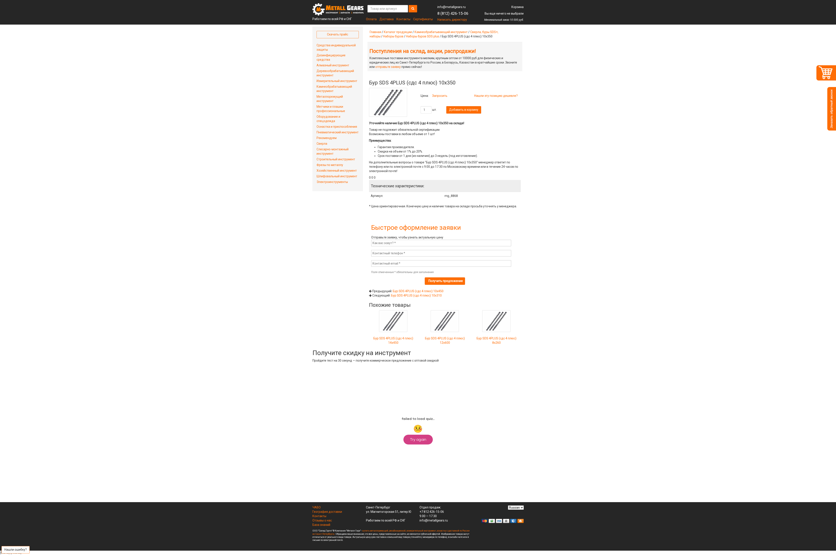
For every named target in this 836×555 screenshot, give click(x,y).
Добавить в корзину (463, 109)
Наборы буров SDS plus (422, 36)
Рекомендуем (327, 138)
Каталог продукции (398, 32)
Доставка (386, 19)
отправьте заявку (388, 67)
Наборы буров (393, 36)
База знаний (321, 524)
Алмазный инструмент (333, 65)
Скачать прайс (337, 34)
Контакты (403, 19)
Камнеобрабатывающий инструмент (441, 32)
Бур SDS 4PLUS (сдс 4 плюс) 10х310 (416, 295)
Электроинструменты (332, 182)
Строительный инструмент (336, 159)
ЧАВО (316, 507)
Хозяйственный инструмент (337, 170)
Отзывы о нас (322, 520)
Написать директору (452, 19)
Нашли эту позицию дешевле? (496, 95)
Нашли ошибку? (15, 549)
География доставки (327, 511)
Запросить (439, 95)
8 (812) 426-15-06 (452, 13)
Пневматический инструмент (338, 132)
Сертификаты (423, 19)
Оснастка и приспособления (337, 126)
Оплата (371, 19)
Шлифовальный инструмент (337, 176)
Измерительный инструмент (337, 81)
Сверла (322, 143)
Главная (375, 32)
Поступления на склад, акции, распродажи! (422, 51)
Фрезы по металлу (330, 165)
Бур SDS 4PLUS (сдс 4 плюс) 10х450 (418, 291)
